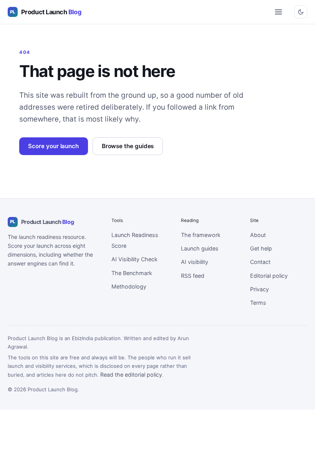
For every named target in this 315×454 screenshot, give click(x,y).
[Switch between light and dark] (300, 11)
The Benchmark (131, 273)
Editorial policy (269, 275)
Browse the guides (128, 146)
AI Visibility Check (134, 259)
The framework (200, 235)
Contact (260, 262)
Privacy (259, 289)
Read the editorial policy (131, 374)
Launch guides (200, 248)
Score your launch (53, 146)
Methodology (128, 286)
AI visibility (194, 262)
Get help (261, 248)
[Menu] (278, 12)
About (258, 235)
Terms (258, 302)
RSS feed (192, 275)
